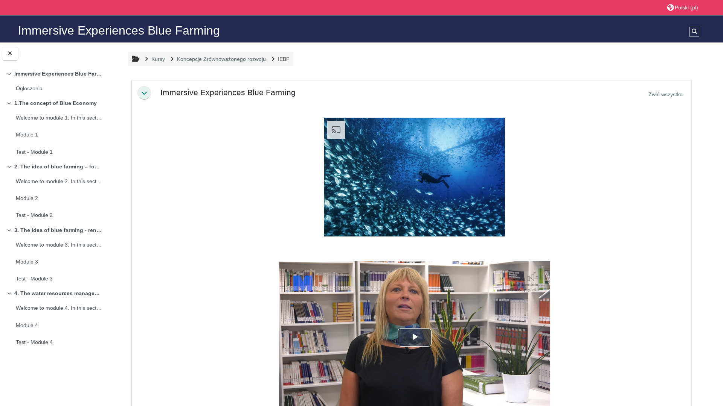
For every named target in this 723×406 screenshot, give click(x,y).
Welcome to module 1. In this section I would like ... (59, 118)
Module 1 (27, 135)
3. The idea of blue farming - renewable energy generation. (58, 230)
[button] (682, 7)
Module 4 (27, 325)
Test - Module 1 (34, 152)
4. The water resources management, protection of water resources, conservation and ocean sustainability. (58, 293)
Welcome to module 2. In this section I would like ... (59, 181)
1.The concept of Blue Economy (55, 103)
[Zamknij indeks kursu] (10, 53)
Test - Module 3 (34, 279)
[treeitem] (53, 82)
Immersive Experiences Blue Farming (58, 74)
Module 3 (27, 262)
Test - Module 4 (34, 342)
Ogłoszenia (29, 88)
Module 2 (27, 198)
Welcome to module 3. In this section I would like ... (59, 245)
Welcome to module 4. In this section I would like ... (59, 308)
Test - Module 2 (34, 215)
